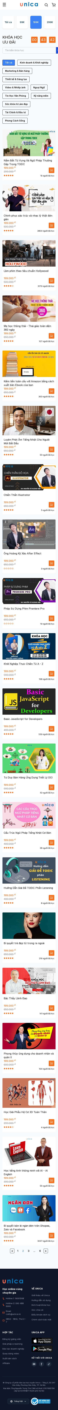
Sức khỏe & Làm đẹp (16, 104)
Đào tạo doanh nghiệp (13, 1349)
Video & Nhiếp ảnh (15, 87)
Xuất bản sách (9, 1358)
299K (50, 22)
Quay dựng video (10, 1353)
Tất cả (8, 22)
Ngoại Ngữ (39, 87)
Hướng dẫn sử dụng (41, 1300)
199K (36, 22)
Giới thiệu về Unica (41, 1295)
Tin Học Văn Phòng (15, 95)
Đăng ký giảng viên (11, 1339)
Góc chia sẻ (37, 1310)
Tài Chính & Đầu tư (15, 112)
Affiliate (6, 1363)
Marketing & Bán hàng (17, 71)
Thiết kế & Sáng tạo (16, 79)
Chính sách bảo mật (41, 1319)
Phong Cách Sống (15, 120)
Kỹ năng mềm (41, 95)
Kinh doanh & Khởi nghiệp (34, 62)
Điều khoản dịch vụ (41, 1314)
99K (22, 22)
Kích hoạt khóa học (41, 1305)
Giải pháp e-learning (12, 1344)
